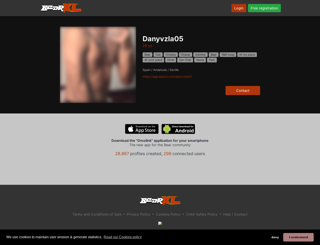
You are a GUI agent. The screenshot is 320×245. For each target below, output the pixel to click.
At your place (153, 60)
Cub (158, 54)
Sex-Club (185, 60)
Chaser (185, 54)
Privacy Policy (138, 214)
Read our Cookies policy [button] (123, 237)
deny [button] (275, 237)
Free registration (264, 8)
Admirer (200, 54)
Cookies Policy (168, 214)
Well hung (228, 54)
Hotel (170, 60)
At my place (247, 54)
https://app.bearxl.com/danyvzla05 (167, 76)
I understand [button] (298, 237)
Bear (147, 54)
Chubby (171, 54)
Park (212, 60)
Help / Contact (235, 214)
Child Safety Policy (201, 214)
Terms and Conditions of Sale (96, 214)
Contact (242, 90)
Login (238, 8)
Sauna (200, 60)
